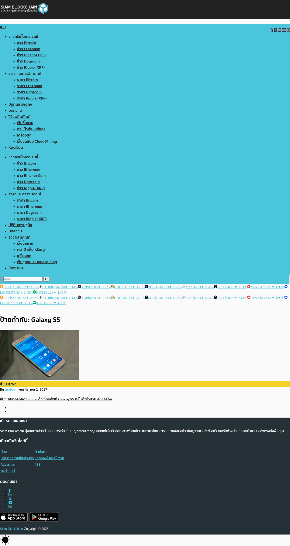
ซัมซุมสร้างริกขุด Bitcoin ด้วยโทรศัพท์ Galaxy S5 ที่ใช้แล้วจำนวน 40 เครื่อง (56, 399)
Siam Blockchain (11, 528)
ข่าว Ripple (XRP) (31, 67)
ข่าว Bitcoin (26, 43)
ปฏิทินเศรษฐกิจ (20, 104)
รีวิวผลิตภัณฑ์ (19, 117)
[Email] (10, 506)
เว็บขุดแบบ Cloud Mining (37, 141)
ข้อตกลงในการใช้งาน (49, 458)
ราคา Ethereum (29, 86)
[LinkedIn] (9, 495)
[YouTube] (10, 502)
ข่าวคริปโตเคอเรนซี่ (23, 37)
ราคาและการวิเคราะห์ (24, 74)
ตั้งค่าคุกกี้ (8, 471)
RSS (38, 464)
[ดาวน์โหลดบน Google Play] (44, 517)
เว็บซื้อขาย (25, 123)
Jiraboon (11, 389)
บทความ (15, 111)
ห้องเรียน (15, 148)
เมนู (3, 27)
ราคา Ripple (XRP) (32, 98)
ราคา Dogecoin (29, 92)
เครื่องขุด (24, 135)
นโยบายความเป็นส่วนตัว (17, 458)
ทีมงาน (6, 452)
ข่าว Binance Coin (31, 55)
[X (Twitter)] (10, 498)
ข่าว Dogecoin (28, 61)
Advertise (8, 464)
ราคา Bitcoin (27, 80)
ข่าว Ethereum (28, 49)
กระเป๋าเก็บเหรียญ (31, 129)
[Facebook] (9, 491)
